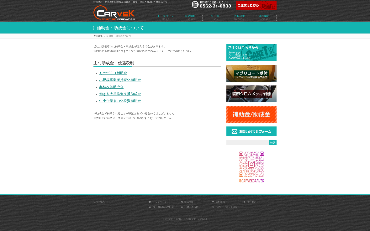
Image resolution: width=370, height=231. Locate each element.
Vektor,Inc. (203, 223)
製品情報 (188, 202)
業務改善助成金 (111, 87)
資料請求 (220, 202)
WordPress (168, 223)
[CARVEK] (114, 17)
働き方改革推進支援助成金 (120, 94)
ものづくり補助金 (113, 73)
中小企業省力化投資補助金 (120, 101)
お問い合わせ (191, 207)
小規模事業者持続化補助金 (120, 80)
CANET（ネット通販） (228, 207)
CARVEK (181, 219)
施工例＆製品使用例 (163, 207)
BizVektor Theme (185, 223)
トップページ (160, 202)
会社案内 (251, 202)
